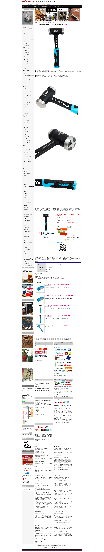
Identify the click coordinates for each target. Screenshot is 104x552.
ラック (25, 82)
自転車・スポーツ (27, 163)
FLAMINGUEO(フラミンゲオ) (28, 203)
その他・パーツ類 (27, 57)
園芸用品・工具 (27, 158)
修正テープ (26, 104)
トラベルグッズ (27, 81)
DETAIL (25, 191)
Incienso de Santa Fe (29, 214)
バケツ (25, 77)
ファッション (25, 127)
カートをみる (25, 6)
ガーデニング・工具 (27, 156)
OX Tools (26, 229)
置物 (24, 37)
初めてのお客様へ (25, 486)
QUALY (25, 238)
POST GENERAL (27, 236)
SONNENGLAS (26, 245)
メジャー (25, 111)
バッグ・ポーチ (27, 131)
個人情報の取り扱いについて (43, 545)
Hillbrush (26, 207)
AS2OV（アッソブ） (27, 175)
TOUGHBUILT (26, 255)
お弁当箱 (25, 151)
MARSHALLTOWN (27, 220)
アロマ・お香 (26, 120)
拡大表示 (47, 237)
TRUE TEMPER (26, 256)
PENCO (25, 233)
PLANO (25, 234)
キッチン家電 (26, 89)
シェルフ (25, 64)
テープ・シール (27, 109)
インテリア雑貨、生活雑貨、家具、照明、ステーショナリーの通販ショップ (37, 4)
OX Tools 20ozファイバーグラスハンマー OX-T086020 (56, 315)
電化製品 (24, 86)
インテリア (25, 31)
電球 (24, 56)
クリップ (25, 84)
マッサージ (26, 124)
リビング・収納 (26, 70)
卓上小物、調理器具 (27, 149)
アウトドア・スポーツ (27, 161)
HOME (36, 22)
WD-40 (25, 261)
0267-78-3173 (40, 538)
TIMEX (25, 251)
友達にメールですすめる (71, 239)
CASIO (25, 188)
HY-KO (25, 211)
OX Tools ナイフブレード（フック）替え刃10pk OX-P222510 (57, 295)
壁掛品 (25, 41)
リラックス (25, 115)
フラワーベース (27, 45)
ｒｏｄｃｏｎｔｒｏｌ (46, 1)
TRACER (25, 253)
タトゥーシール (27, 140)
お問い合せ (50, 6)
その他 (25, 68)
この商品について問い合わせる (73, 237)
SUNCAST (25, 247)
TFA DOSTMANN (27, 249)
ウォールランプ (27, 52)
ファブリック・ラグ (27, 71)
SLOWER (25, 244)
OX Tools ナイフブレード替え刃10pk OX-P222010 (55, 284)
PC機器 (25, 93)
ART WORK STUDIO (27, 173)
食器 (24, 147)
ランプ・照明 (26, 48)
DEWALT (25, 193)
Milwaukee (26, 222)
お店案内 (64, 545)
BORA (25, 178)
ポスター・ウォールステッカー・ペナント (29, 39)
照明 (24, 47)
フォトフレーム (27, 35)
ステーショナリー (26, 98)
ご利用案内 (43, 6)
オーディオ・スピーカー (28, 91)
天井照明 (25, 50)
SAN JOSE (26, 240)
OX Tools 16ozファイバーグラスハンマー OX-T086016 (56, 305)
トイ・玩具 (25, 168)
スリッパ (25, 138)
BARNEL (25, 177)
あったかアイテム (27, 122)
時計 (24, 33)
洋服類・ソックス (27, 134)
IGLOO (25, 212)
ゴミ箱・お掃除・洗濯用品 (29, 75)
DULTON (25, 195)
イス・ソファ (26, 61)
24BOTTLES (26, 171)
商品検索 (24, 27)
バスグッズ (26, 116)
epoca (25, 201)
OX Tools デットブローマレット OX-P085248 (54, 325)
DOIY (25, 197)
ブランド (24, 169)
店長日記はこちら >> (26, 398)
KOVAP (25, 218)
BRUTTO (25, 184)
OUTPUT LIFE (26, 227)
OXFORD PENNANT (27, 231)
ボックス (25, 73)
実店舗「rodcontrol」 (26, 450)
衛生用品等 (26, 126)
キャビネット (26, 66)
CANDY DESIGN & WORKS (29, 186)
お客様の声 (57, 6)
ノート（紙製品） (27, 102)
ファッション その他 (28, 144)
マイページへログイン (35, 6)
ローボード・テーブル (28, 63)
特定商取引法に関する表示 (56, 545)
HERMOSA (25, 205)
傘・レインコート (27, 136)
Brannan (25, 180)
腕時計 (25, 129)
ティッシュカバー (27, 79)
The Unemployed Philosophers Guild (28, 259)
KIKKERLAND (26, 216)
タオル (25, 118)
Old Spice (26, 225)
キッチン (24, 145)
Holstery (26, 209)
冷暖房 (25, 88)
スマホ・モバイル (27, 95)
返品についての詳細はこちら (72, 234)
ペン (24, 100)
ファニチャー (25, 59)
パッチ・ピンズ (27, 142)
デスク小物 (26, 113)
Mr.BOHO (25, 223)
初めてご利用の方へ (27, 489)
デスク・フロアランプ (28, 54)
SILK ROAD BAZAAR (28, 242)
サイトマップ (63, 6)
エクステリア (26, 159)
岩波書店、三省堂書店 (28, 265)
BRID (25, 182)
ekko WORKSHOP (27, 199)
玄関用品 (25, 43)
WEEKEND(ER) (26, 263)
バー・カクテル (27, 152)
